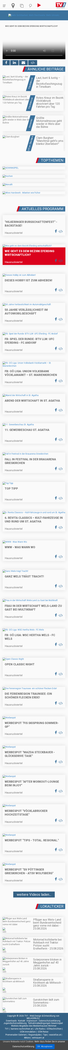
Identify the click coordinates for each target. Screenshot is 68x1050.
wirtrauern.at (38, 1038)
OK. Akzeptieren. (45, 1046)
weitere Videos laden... (34, 894)
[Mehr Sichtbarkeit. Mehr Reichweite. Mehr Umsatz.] (34, 15)
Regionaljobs (34, 1035)
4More (27, 1038)
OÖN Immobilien (28, 1032)
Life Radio (39, 1029)
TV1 (7, 1029)
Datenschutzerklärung (49, 1021)
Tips (45, 1035)
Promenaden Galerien (15, 1035)
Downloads (11, 1021)
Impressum (32, 1021)
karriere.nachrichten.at (22, 1029)
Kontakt (21, 1021)
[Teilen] (23, 62)
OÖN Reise (43, 1032)
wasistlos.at (55, 1035)
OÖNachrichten (54, 1029)
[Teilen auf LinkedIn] (14, 62)
